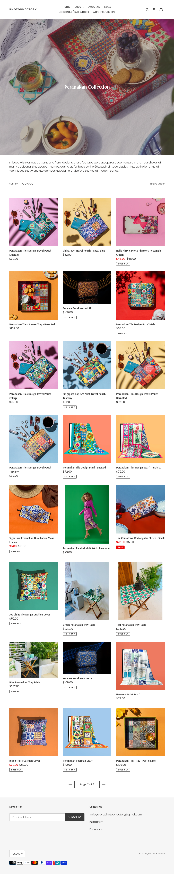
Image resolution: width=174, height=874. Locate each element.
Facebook (96, 829)
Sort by (13, 183)
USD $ (16, 854)
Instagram (96, 822)
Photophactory (23, 9)
